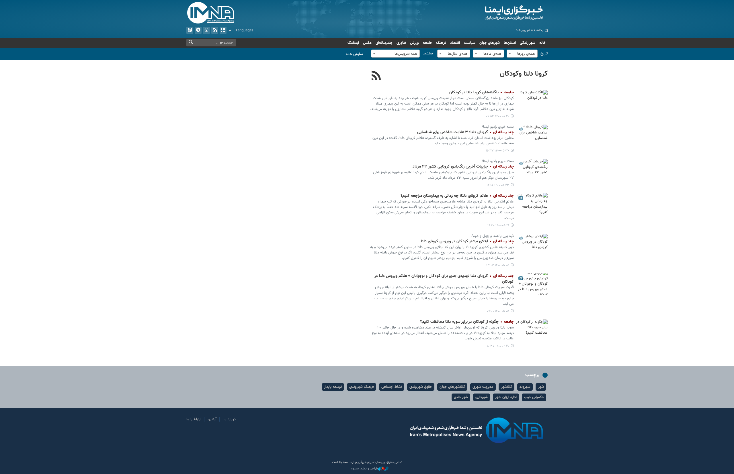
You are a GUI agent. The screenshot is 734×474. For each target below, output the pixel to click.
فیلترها (428, 53)
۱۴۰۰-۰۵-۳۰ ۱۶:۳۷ (497, 150)
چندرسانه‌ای (384, 43)
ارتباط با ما (193, 419)
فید (214, 30)
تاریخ (544, 53)
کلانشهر (506, 387)
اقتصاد (455, 43)
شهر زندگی (527, 43)
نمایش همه (354, 54)
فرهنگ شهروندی (361, 387)
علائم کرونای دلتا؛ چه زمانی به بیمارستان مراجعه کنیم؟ (457, 196)
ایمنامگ (353, 43)
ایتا (189, 30)
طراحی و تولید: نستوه (364, 469)
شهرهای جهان (489, 43)
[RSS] (376, 76)
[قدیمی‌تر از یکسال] (532, 100)
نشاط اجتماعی (391, 387)
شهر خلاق (461, 397)
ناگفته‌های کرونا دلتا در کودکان (481, 92)
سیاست (469, 43)
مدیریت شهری (483, 387)
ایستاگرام (206, 30)
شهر (541, 387)
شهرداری (481, 397)
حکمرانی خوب (534, 397)
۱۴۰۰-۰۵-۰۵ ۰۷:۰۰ (498, 311)
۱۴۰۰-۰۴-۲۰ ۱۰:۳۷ (498, 346)
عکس (367, 43)
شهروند (525, 387)
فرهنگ (441, 43)
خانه (542, 43)
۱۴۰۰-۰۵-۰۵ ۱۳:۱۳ (497, 265)
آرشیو (223, 30)
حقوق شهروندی (420, 387)
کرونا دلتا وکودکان (524, 73)
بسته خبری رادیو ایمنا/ (498, 127)
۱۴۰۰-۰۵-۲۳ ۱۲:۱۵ (498, 185)
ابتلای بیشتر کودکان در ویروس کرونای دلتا (467, 241)
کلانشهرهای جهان (452, 387)
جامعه (427, 43)
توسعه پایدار (333, 387)
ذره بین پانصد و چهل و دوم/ (492, 236)
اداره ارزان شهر (506, 397)
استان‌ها (510, 43)
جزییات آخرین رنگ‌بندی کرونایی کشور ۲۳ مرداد (463, 167)
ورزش (414, 43)
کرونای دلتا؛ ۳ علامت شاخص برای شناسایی (465, 132)
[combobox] (522, 54)
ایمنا (489, 12)
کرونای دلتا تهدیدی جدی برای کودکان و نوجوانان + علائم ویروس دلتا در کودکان (444, 279)
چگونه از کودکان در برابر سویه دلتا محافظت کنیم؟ (467, 322)
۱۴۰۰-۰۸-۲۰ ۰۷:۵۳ (497, 116)
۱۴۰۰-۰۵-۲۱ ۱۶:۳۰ (498, 225)
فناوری (401, 43)
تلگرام (198, 30)
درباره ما (230, 419)
